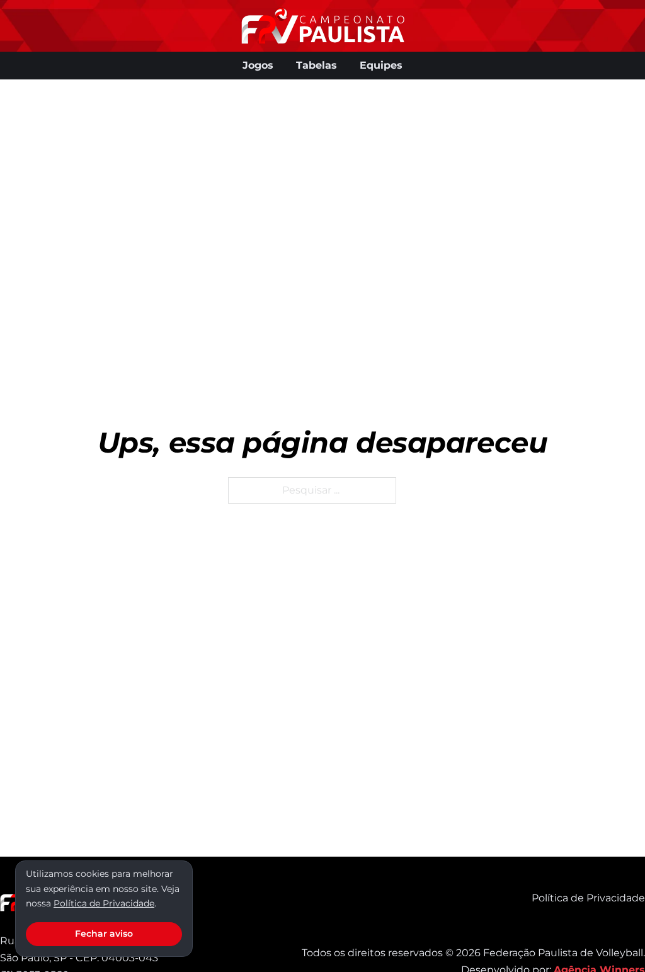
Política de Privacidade (588, 898)
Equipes (381, 65)
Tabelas (316, 65)
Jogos (258, 65)
